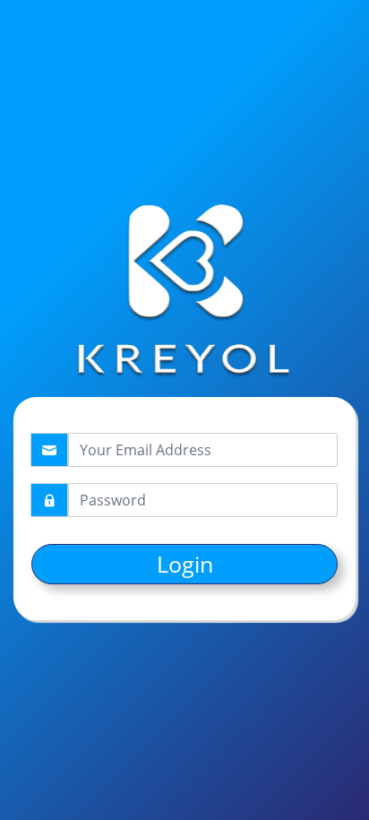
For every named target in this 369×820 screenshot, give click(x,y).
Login (185, 563)
